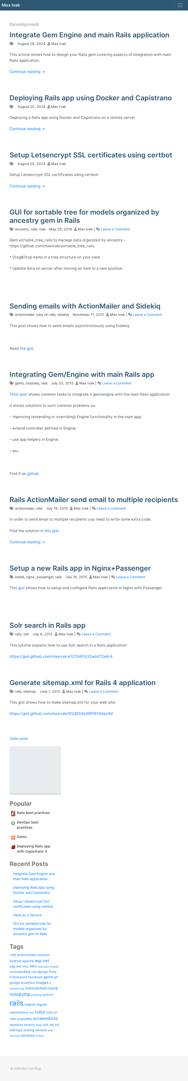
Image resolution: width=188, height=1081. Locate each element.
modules (32, 383)
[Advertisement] (35, 769)
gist (21, 588)
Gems (22, 836)
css (33, 972)
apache (28, 961)
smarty (29, 1025)
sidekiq (63, 314)
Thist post (18, 394)
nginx (30, 577)
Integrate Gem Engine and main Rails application (89, 35)
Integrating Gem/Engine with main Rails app (82, 374)
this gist (52, 530)
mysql (52, 988)
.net (13, 954)
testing (29, 1030)
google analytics (22, 983)
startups (16, 1030)
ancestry (22, 229)
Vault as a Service (27, 915)
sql (51, 1025)
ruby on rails (46, 314)
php (26, 994)
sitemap (29, 691)
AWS (33, 966)
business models (48, 966)
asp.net (42, 960)
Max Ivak (11, 5)
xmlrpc (40, 1035)
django (42, 972)
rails (34, 229)
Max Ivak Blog (31, 1068)
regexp (29, 1004)
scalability (24, 1019)
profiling (36, 995)
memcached (36, 988)
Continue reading (27, 71)
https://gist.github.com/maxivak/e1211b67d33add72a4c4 (61, 656)
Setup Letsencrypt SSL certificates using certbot (91, 155)
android (15, 961)
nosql (15, 994)
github (33, 473)
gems (19, 383)
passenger (45, 577)
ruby (40, 1012)
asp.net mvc (19, 966)
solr (26, 634)
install (19, 577)
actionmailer (24, 314)
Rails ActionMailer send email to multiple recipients (94, 499)
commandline (20, 972)
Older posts (19, 738)
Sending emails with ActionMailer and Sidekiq (85, 306)
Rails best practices (33, 813)
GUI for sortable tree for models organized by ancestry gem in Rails (84, 216)
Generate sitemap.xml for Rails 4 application (83, 683)
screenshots (45, 1018)
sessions (16, 1025)
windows (28, 1035)
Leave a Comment (115, 229)
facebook (35, 977)
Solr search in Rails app (48, 625)
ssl (57, 1025)
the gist (26, 348)
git (56, 977)
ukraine (41, 1030)
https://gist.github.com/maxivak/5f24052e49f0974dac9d (61, 713)
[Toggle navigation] (180, 5)
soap (39, 1025)
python (48, 995)
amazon (43, 955)
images (42, 982)
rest (31, 1012)
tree (42, 229)
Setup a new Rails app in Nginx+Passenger (80, 568)
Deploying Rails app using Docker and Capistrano (91, 98)
